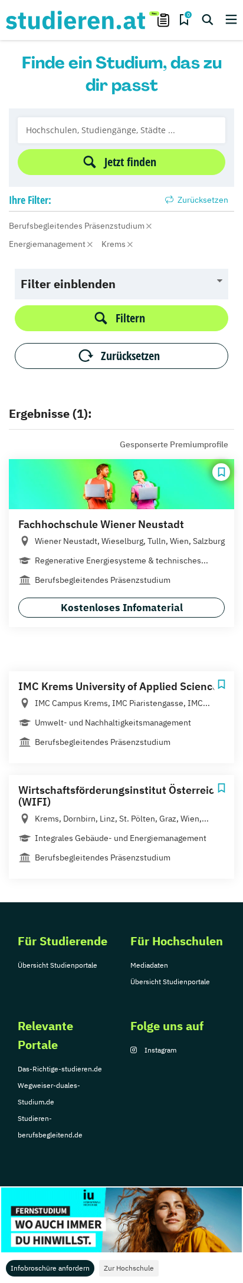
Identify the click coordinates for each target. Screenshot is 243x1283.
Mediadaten (149, 965)
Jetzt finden (130, 162)
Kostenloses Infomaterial (122, 607)
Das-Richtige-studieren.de (60, 1068)
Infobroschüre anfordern (50, 1268)
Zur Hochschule (129, 1268)
